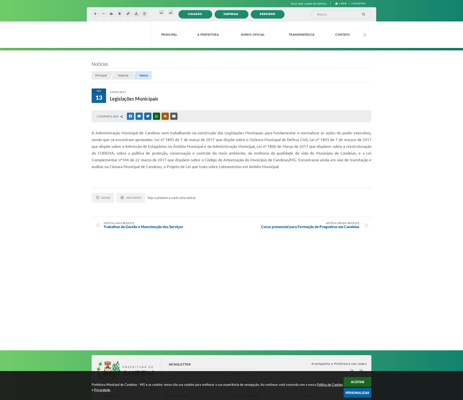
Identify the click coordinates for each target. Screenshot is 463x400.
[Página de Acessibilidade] (144, 13)
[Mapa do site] (136, 13)
